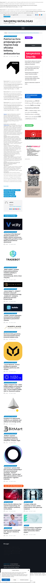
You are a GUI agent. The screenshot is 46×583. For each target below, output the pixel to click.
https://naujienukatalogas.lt (15, 206)
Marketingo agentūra (8, 547)
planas (26, 112)
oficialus (12, 192)
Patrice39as (7, 194)
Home (6, 32)
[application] (33, 134)
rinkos (26, 116)
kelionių (6, 192)
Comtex (26, 103)
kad (31, 105)
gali (38, 103)
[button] (28, 570)
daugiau (30, 103)
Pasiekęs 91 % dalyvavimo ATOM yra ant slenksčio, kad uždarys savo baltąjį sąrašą (12, 420)
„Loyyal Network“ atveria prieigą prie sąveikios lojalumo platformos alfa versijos (12, 367)
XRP (34, 118)
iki (27, 105)
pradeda (35, 112)
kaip (19, 190)
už (25, 118)
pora (32, 112)
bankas (30, 101)
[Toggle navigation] (23, 28)
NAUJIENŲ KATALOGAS (18, 21)
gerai (26, 105)
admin (7, 56)
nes (39, 110)
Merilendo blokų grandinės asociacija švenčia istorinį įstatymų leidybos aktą (12, 335)
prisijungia (7, 196)
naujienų (31, 110)
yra (36, 118)
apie (28, 101)
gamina (40, 103)
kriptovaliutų (29, 108)
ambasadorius (8, 190)
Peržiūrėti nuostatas (24, 579)
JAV (29, 105)
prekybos (32, 114)
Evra (14, 190)
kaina (36, 105)
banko (34, 101)
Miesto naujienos (7, 551)
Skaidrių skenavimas (8, 550)
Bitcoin (37, 101)
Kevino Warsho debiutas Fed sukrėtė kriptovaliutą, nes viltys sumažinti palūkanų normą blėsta (33, 63)
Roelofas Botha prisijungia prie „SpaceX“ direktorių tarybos (12, 531)
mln (26, 110)
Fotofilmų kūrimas (17, 550)
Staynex (13, 196)
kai (34, 105)
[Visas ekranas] (40, 138)
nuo (40, 110)
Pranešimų (27, 114)
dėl (32, 103)
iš (28, 105)
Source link (6, 186)
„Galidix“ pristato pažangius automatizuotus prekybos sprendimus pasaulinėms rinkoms (12, 318)
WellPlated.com (29, 118)
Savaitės (29, 116)
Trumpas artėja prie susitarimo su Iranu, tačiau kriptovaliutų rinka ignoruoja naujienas (32, 68)
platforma (29, 112)
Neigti (15, 579)
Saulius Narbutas (7, 553)
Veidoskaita (6, 554)
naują (35, 110)
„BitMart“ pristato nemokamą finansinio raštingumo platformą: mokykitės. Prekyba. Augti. (12, 438)
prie (13, 194)
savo (32, 116)
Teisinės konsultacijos (14, 548)
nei (37, 110)
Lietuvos (36, 108)
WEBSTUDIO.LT (7, 564)
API (25, 101)
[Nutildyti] (38, 138)
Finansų (35, 103)
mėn (28, 110)
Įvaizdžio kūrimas (15, 553)
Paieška (28, 37)
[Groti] (26, 138)
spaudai (35, 116)
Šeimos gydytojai (15, 551)
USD (39, 116)
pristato (37, 114)
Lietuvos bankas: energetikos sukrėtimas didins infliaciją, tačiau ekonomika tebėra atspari (32, 78)
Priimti (6, 579)
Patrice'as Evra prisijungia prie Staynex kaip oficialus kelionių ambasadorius (23, 32)
